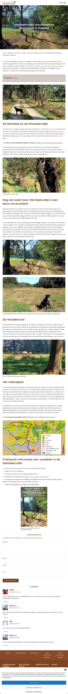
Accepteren (34, 683)
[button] (65, 669)
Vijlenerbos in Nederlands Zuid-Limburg (42, 417)
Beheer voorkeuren (34, 687)
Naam (5, 558)
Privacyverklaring (37, 691)
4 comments (34, 31)
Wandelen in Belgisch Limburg (35, 53)
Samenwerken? (21, 653)
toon (15, 78)
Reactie (5, 542)
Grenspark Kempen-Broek (40, 477)
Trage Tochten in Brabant (47, 655)
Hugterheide (54, 66)
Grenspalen (34, 653)
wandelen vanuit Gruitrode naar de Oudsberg (48, 143)
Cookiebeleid (29, 691)
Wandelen (10, 53)
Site (4, 572)
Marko (12, 605)
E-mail (5, 565)
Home (4, 53)
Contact (8, 653)
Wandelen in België (20, 53)
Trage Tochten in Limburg (60, 655)
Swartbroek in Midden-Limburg (36, 66)
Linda (11, 590)
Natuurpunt (26, 477)
